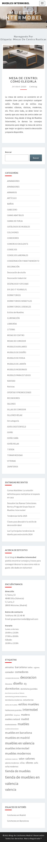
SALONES (11, 403)
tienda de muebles (18, 771)
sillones (29, 762)
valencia (10, 789)
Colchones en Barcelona (18, 821)
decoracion (28, 677)
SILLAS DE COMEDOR (16, 409)
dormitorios (12, 688)
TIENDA (10, 449)
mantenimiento (11, 724)
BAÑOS (10, 203)
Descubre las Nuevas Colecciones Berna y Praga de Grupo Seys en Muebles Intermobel (21, 506)
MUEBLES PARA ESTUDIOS (19, 375)
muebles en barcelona (18, 732)
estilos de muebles (11, 705)
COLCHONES (13, 232)
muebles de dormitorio (11, 729)
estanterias (28, 699)
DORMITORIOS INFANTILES (19, 301)
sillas (22, 762)
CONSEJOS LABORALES (17, 255)
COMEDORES (13, 238)
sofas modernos (11, 766)
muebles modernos (18, 753)
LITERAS (11, 329)
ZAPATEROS (12, 466)
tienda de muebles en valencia (22, 780)
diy (25, 683)
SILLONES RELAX (14, 415)
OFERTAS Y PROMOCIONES (19, 392)
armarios (9, 667)
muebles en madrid (17, 737)
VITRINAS (11, 461)
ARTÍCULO (12, 198)
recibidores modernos (11, 759)
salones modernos (12, 763)
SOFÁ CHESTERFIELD (16, 426)
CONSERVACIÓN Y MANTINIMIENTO (23, 261)
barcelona (21, 667)
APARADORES (13, 181)
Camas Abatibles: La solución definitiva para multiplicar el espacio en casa (23, 494)
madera (25, 714)
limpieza (17, 715)
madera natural (12, 719)
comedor (9, 672)
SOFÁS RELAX (13, 443)
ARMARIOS (12, 192)
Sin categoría (13, 421)
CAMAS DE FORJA (15, 221)
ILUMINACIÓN (13, 318)
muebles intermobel (17, 748)
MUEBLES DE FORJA (16, 358)
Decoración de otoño (16, 272)
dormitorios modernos (13, 700)
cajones (36, 667)
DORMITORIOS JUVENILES (19, 306)
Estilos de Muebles (15, 312)
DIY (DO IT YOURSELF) (17, 289)
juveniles (9, 714)
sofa (36, 762)
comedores (21, 672)
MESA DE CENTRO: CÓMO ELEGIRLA (23, 79)
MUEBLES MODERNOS (17, 369)
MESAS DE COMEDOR (16, 341)
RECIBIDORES (13, 398)
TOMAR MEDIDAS (15, 455)
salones (30, 758)
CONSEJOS (12, 249)
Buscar (8, 152)
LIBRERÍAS (12, 323)
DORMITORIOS (14, 295)
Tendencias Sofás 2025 (17, 516)
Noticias (11, 386)
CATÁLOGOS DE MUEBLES (18, 226)
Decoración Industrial (16, 278)
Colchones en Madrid (16, 815)
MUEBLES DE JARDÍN (16, 364)
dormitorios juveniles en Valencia (14, 693)
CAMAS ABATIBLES (15, 215)
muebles (23, 724)
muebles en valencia (19, 743)
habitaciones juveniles (13, 710)
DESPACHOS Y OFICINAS (17, 283)
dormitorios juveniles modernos (16, 696)
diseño (18, 683)
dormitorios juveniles (28, 689)
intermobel (30, 710)
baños (30, 667)
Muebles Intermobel (16, 3)
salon (21, 758)
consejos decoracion (12, 678)
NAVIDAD (11, 381)
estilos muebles (28, 704)
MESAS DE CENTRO (15, 335)
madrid (25, 719)
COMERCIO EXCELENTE (17, 244)
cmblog (33, 86)
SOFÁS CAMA (12, 438)
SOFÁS (10, 432)
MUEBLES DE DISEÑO (16, 352)
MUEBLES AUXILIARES (17, 346)
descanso (8, 684)
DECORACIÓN (13, 266)
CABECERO (12, 209)
